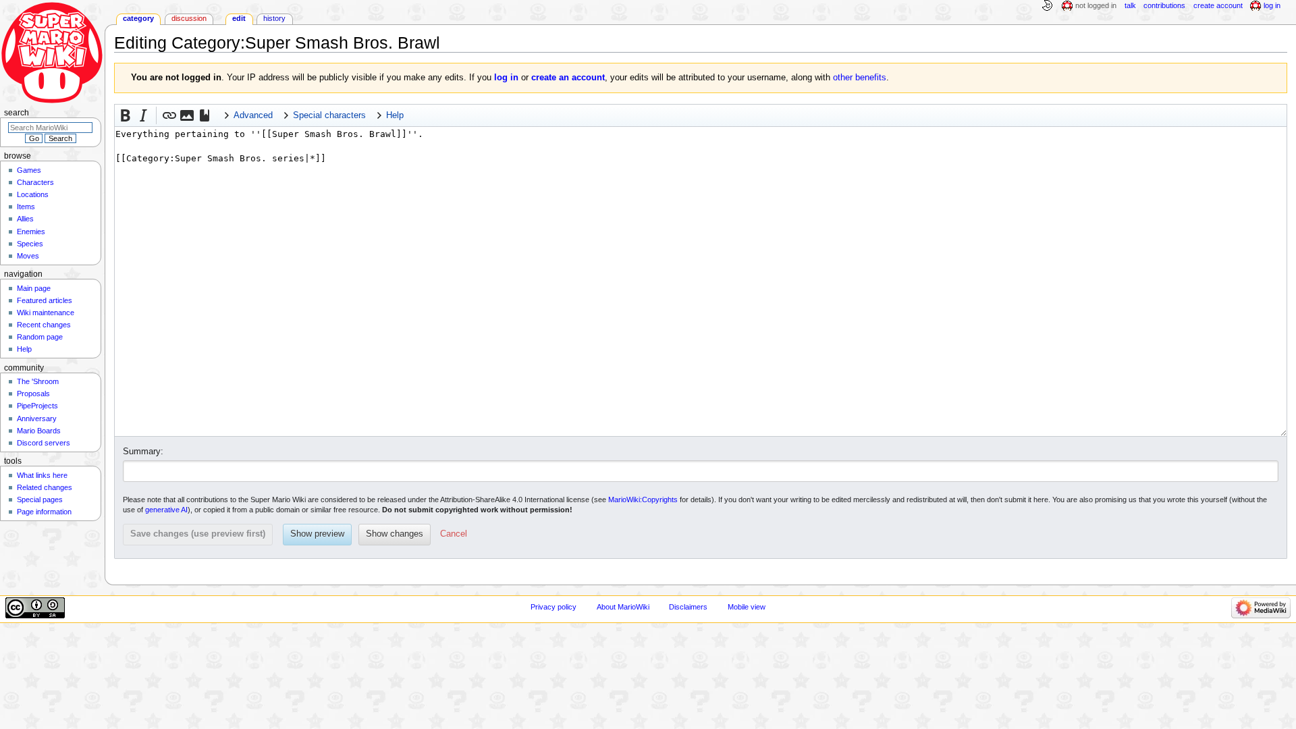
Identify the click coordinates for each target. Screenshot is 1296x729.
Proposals (33, 393)
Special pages (40, 499)
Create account (1218, 5)
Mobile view (746, 607)
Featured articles (44, 300)
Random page (40, 337)
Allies (25, 219)
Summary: (143, 451)
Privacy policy (553, 607)
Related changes (44, 487)
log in (506, 77)
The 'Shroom (38, 381)
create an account (568, 77)
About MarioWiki (623, 607)
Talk (1130, 5)
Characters (35, 182)
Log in (1272, 5)
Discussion (189, 18)
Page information (44, 512)
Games (29, 170)
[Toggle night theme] (1047, 6)
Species (30, 244)
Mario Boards (39, 431)
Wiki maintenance (45, 312)
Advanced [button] (253, 115)
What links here (42, 475)
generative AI (166, 510)
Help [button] (395, 115)
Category (138, 18)
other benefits (859, 77)
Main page (34, 288)
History (274, 18)
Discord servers (43, 443)
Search (16, 113)
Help (24, 349)
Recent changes (44, 325)
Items (26, 206)
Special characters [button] (329, 115)
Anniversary (37, 418)
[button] (125, 115)
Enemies (31, 231)
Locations (33, 194)
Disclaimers (688, 607)
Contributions (1164, 5)
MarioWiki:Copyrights (643, 499)
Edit (239, 18)
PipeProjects (37, 406)
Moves (28, 256)
